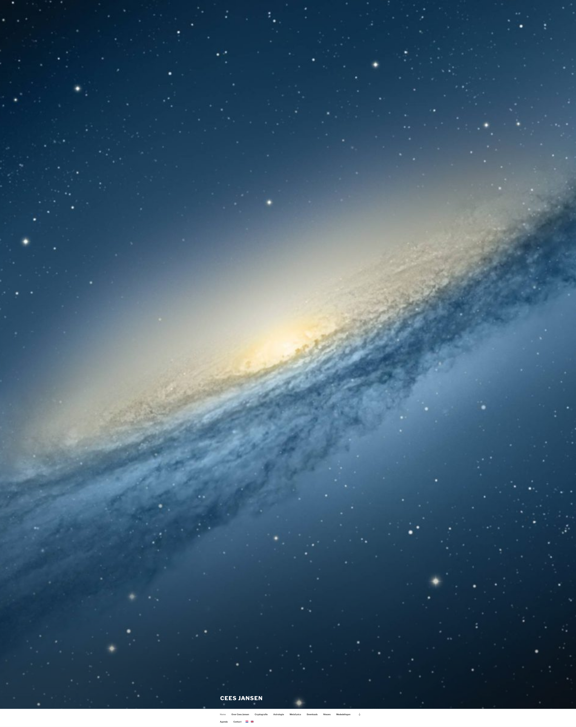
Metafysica (295, 714)
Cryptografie (261, 714)
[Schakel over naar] (246, 722)
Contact (237, 721)
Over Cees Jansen (240, 714)
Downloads (312, 714)
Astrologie (278, 714)
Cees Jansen (241, 698)
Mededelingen (343, 714)
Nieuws (327, 714)
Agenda (224, 721)
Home (223, 714)
